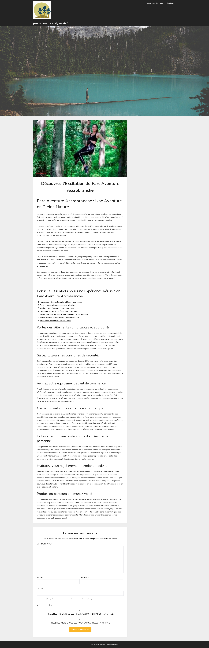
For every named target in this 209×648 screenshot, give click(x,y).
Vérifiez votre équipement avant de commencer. (60, 308)
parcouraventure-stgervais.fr (51, 23)
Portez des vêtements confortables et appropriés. (61, 302)
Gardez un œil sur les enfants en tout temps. (58, 311)
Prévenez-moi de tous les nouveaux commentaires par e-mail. (80, 614)
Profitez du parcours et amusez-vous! (55, 320)
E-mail (85, 577)
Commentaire (44, 544)
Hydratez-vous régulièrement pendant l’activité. (60, 317)
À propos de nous (155, 3)
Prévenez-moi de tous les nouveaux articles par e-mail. (80, 623)
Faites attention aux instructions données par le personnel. (64, 314)
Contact (170, 3)
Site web (41, 588)
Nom (40, 577)
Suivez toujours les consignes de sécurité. (57, 305)
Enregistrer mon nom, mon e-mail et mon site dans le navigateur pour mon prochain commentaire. (80, 599)
